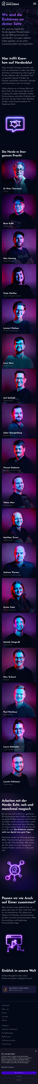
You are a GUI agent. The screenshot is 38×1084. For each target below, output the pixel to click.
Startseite (6, 1005)
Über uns (5, 1009)
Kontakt (5, 1017)
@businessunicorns (15, 990)
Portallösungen (7, 1033)
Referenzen (6, 1037)
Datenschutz (4, 1067)
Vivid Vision (6, 1044)
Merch (4, 1020)
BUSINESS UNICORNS (19, 988)
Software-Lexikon (8, 1040)
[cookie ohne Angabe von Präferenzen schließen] (36, 1051)
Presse (4, 1013)
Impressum (11, 1067)
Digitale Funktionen (9, 1029)
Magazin (5, 1026)
